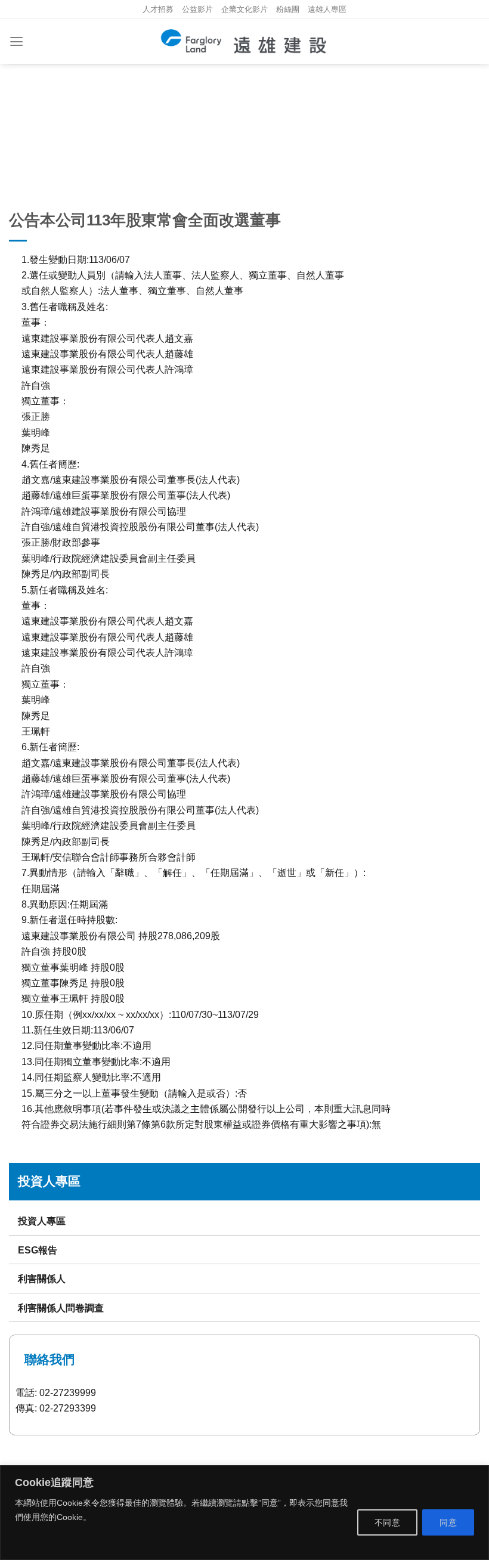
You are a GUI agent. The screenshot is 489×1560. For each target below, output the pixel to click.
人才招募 (158, 9)
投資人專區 (42, 1220)
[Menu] (16, 42)
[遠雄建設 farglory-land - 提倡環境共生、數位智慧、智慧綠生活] (245, 41)
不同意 (387, 1522)
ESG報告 (37, 1250)
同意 (448, 1522)
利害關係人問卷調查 (61, 1307)
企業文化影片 (244, 9)
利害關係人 (42, 1278)
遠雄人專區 (327, 9)
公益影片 (197, 9)
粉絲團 (287, 9)
